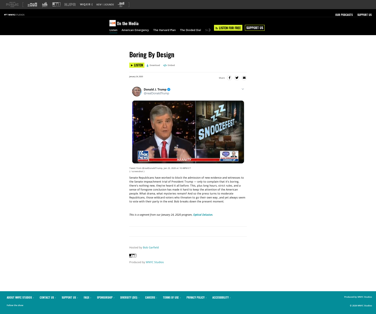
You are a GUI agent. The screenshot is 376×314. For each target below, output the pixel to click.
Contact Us (47, 297)
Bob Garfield (151, 247)
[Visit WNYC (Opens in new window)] (32, 4)
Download (155, 65)
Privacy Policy (196, 297)
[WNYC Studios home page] (18, 14)
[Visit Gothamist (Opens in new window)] (44, 4)
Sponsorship (105, 297)
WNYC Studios (155, 262)
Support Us (364, 15)
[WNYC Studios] (132, 256)
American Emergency (135, 30)
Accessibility (220, 297)
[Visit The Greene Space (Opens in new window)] (121, 4)
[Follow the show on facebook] (27, 304)
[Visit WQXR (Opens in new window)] (86, 4)
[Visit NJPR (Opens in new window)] (70, 4)
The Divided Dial (190, 30)
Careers (150, 297)
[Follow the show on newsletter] (38, 304)
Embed (171, 65)
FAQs (86, 297)
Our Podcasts (344, 15)
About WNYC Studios (19, 297)
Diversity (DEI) (128, 297)
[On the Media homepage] (113, 23)
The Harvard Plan (164, 30)
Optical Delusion (202, 214)
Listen (113, 30)
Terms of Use (171, 297)
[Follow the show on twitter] (33, 304)
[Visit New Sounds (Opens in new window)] (105, 5)
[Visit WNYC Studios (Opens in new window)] (56, 4)
